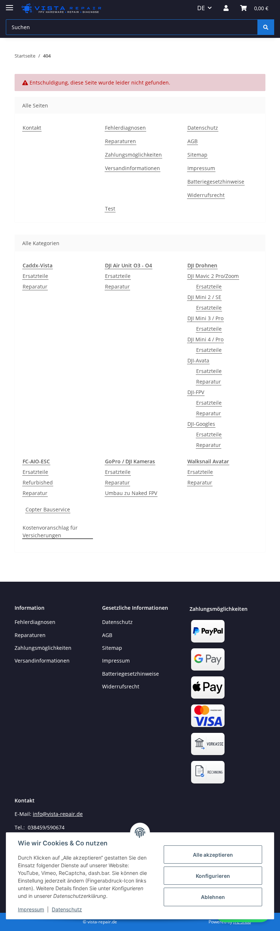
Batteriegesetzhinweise (215, 181)
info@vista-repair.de (58, 813)
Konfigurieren (213, 876)
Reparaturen (120, 141)
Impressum (31, 909)
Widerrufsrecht (206, 195)
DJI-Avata (198, 360)
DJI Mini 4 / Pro (205, 339)
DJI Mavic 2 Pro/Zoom (213, 275)
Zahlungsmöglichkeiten (133, 154)
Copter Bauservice (48, 509)
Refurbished (38, 482)
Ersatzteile (35, 275)
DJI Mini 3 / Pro (205, 318)
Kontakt (32, 127)
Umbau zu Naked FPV (131, 493)
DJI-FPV (195, 392)
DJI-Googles (201, 423)
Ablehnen (213, 897)
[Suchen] (265, 27)
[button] (226, 8)
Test (110, 208)
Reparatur (35, 286)
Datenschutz (67, 909)
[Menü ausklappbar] (9, 4)
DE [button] (201, 8)
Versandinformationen (132, 168)
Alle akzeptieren (213, 855)
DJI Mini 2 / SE (204, 297)
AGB (192, 141)
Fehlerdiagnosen (125, 127)
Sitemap (197, 154)
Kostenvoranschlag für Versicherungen (50, 531)
